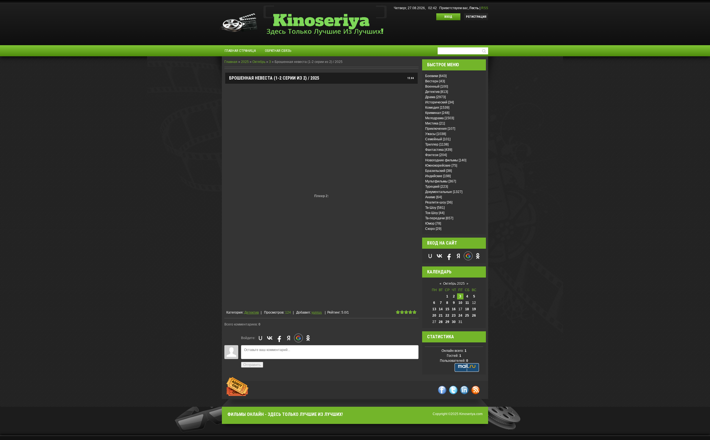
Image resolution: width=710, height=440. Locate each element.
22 (447, 315)
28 (441, 322)
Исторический (436, 102)
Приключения (436, 129)
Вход (448, 17)
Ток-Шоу (431, 213)
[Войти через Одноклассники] (308, 338)
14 (441, 309)
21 (441, 315)
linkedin (464, 390)
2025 (245, 62)
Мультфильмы (436, 181)
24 (460, 315)
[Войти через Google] (298, 338)
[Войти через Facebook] (279, 338)
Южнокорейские (438, 165)
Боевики (431, 76)
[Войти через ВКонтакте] (270, 338)
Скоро (430, 229)
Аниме (430, 197)
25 (467, 315)
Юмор (430, 223)
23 (454, 315)
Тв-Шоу (430, 208)
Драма (430, 97)
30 (454, 322)
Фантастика (434, 150)
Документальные (438, 192)
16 (454, 309)
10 (460, 303)
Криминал (433, 113)
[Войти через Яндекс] (289, 338)
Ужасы (430, 134)
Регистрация (476, 17)
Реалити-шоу (435, 202)
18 (467, 309)
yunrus (316, 312)
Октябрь (258, 62)
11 (467, 303)
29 (447, 322)
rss (475, 390)
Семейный (433, 139)
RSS (484, 8)
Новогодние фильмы (441, 160)
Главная (230, 62)
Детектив (251, 312)
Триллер (431, 144)
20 (434, 315)
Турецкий (432, 187)
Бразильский (435, 171)
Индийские (433, 176)
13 (434, 309)
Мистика (431, 123)
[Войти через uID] (260, 338)
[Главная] (325, 12)
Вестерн (431, 81)
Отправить (252, 365)
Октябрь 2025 (454, 284)
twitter (453, 390)
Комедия (432, 108)
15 (447, 309)
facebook (442, 390)
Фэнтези (431, 155)
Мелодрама (434, 118)
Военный (432, 86)
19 (474, 309)
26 (474, 315)
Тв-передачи (435, 218)
